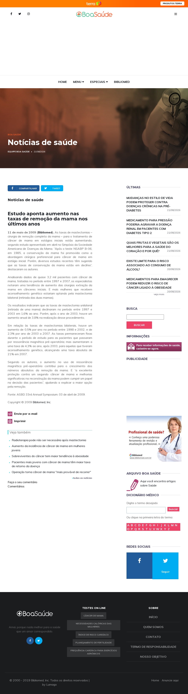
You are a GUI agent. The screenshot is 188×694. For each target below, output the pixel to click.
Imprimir (20, 421)
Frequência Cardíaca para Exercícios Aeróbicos (93, 652)
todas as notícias (82, 478)
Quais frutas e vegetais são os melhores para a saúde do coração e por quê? (153, 247)
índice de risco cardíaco (93, 634)
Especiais (97, 82)
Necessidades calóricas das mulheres (93, 625)
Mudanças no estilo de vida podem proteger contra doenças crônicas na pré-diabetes (153, 204)
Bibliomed (122, 82)
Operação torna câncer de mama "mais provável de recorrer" (51, 472)
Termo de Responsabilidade (153, 647)
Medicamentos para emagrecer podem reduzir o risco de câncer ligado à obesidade (153, 283)
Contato (153, 637)
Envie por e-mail (25, 413)
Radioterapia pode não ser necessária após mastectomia (49, 440)
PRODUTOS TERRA (172, 3)
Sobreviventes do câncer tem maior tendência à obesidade (50, 456)
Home (62, 82)
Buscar (139, 325)
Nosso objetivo (153, 656)
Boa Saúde (14, 134)
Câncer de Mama (94, 615)
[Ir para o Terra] (94, 3)
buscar (173, 509)
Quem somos (153, 627)
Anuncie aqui (170, 680)
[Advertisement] (94, 47)
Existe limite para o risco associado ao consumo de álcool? (153, 265)
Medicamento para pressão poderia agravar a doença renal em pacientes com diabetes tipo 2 (153, 226)
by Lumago (49, 684)
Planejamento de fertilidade (93, 642)
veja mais (159, 294)
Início (153, 617)
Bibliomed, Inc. (42, 402)
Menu (77, 82)
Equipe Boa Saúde (19, 151)
